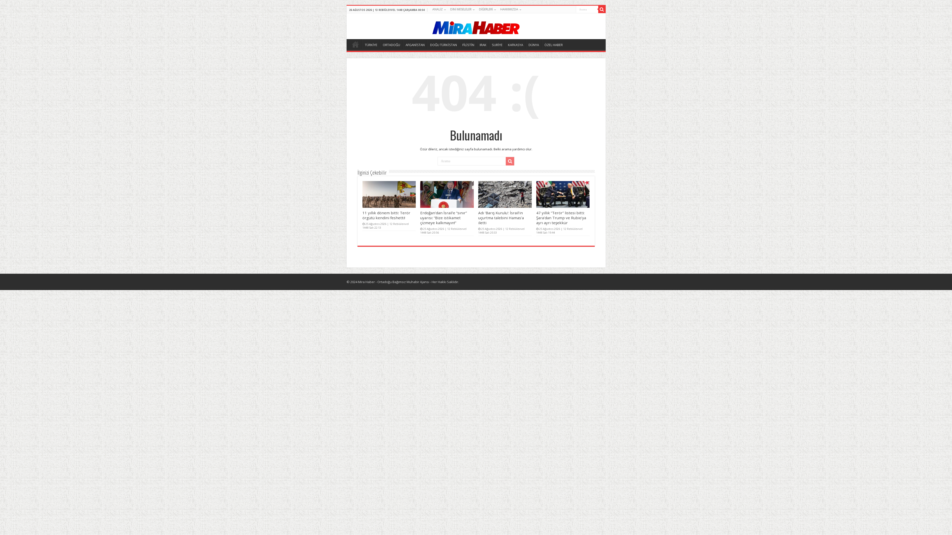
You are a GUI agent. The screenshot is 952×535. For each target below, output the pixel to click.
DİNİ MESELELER (461, 9)
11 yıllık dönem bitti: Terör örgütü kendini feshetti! (386, 215)
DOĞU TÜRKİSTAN (443, 45)
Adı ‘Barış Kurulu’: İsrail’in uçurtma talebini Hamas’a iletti (501, 217)
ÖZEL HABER (553, 45)
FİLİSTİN (468, 45)
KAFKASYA (515, 45)
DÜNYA (534, 45)
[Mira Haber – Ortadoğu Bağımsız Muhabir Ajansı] (476, 26)
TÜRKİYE (371, 45)
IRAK (483, 45)
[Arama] (602, 9)
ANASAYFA (355, 44)
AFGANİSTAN (415, 45)
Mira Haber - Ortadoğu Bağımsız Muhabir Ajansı (393, 282)
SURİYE (497, 45)
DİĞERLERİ (486, 9)
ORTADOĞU (391, 45)
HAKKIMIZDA (509, 9)
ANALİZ (437, 9)
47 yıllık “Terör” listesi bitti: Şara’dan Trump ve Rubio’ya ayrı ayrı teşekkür (561, 217)
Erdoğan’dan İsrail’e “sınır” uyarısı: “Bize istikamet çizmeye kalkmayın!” (443, 217)
